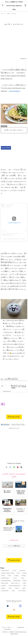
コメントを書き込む (14, 546)
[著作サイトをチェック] (8, 605)
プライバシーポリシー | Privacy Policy (7, 628)
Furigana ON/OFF (5, 147)
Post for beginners (14, 91)
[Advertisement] (14, 40)
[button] (21, 467)
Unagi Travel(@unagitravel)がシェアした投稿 (14, 238)
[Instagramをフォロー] (20, 605)
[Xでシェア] (6, 467)
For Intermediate (5, 424)
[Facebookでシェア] (10, 467)
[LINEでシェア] (14, 467)
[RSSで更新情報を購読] (14, 609)
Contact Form (20, 627)
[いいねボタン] (2, 404)
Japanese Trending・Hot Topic (18, 424)
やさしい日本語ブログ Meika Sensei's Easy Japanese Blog (14, 5)
